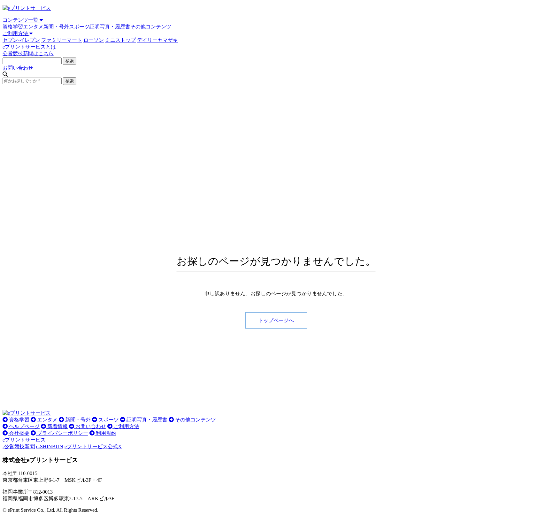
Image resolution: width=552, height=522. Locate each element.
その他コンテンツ (150, 26)
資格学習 (13, 26)
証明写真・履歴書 (109, 26)
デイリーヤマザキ (157, 40)
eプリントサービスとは (29, 46)
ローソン (93, 40)
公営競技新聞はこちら (28, 53)
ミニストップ (120, 40)
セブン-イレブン (21, 40)
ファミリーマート (61, 40)
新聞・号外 (56, 26)
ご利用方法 (16, 33)
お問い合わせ (18, 68)
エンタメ (33, 26)
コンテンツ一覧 (21, 20)
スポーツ (79, 26)
